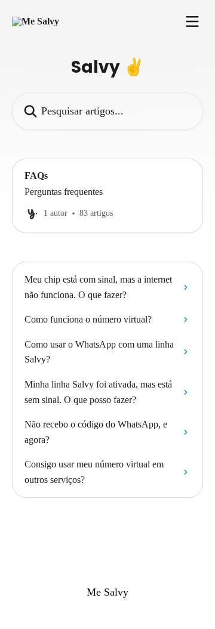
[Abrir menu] (192, 21)
